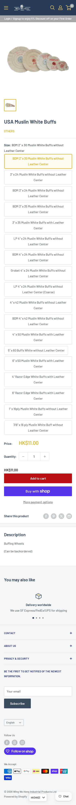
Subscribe (17, 703)
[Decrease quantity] (23, 456)
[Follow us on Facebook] (7, 742)
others (9, 131)
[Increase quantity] (45, 456)
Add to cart (38, 478)
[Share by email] (69, 516)
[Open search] (52, 7)
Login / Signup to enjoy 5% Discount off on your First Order (38, 18)
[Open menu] (6, 8)
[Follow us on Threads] (14, 742)
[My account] (60, 7)
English (10, 722)
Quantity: (10, 456)
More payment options (38, 502)
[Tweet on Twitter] (61, 516)
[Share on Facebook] (46, 516)
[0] (68, 7)
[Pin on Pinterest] (54, 516)
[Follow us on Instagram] (22, 742)
